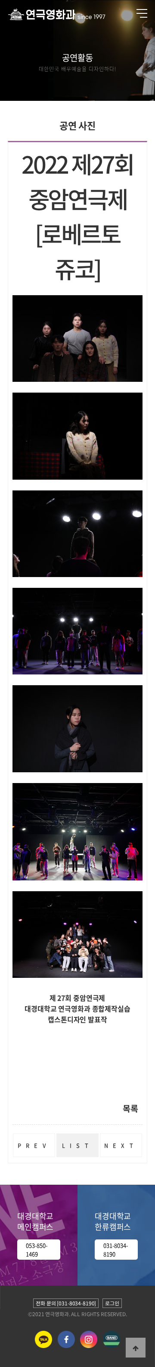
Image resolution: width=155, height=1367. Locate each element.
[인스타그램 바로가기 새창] (88, 1346)
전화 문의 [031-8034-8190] (66, 1303)
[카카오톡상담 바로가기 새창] (43, 1346)
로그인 (112, 1303)
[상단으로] (135, 1347)
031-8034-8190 (115, 1249)
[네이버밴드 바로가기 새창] (111, 1346)
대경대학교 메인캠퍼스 (35, 1221)
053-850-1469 (37, 1249)
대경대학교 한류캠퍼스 (113, 1221)
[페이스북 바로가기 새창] (66, 1346)
